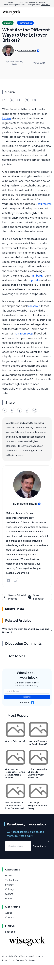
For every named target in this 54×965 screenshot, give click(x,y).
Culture (9, 893)
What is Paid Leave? (15, 741)
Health (8, 875)
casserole (34, 306)
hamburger (37, 275)
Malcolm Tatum (27, 50)
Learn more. (45, 5)
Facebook (10, 931)
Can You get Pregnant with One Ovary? (37, 805)
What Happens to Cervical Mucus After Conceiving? (14, 805)
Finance (9, 884)
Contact (9, 917)
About (8, 912)
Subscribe (27, 697)
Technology (11, 880)
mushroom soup (23, 333)
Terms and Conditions (25, 960)
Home (8, 898)
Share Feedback (38, 597)
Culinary (9, 889)
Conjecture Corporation (32, 956)
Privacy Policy (8, 960)
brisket (6, 118)
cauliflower (44, 203)
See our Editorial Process (17, 597)
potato (35, 280)
